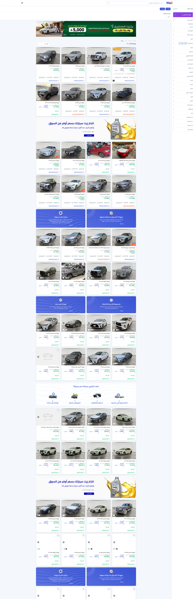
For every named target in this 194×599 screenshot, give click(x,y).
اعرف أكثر (121, 223)
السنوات (130, 41)
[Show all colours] (38, 99)
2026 (168, 9)
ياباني (168, 17)
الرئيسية (134, 41)
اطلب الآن (89, 135)
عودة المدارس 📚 (186, 15)
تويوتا (163, 9)
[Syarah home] (169, 2)
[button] (42, 44)
